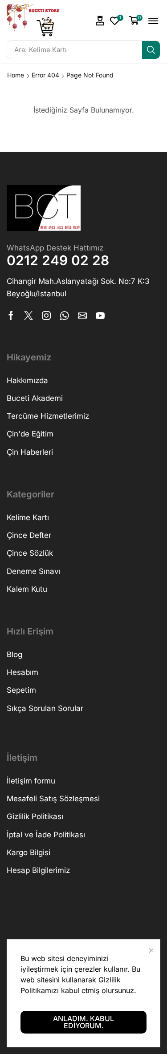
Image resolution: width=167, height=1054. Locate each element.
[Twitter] (28, 315)
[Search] (151, 50)
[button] (100, 21)
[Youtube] (100, 315)
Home (15, 75)
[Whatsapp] (64, 315)
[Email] (82, 315)
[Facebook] (11, 315)
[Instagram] (46, 315)
